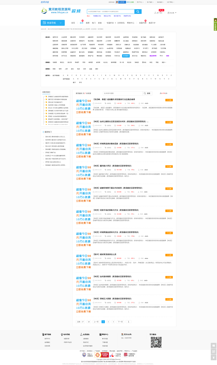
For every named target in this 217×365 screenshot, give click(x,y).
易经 (96, 69)
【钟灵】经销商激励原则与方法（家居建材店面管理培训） (116, 232)
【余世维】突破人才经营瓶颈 (56, 105)
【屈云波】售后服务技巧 (54, 102)
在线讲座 (93, 29)
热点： (89, 16)
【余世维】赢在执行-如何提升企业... (56, 140)
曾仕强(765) (117, 16)
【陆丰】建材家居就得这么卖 (104, 254)
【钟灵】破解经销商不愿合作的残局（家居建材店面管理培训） (118, 188)
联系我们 (90, 351)
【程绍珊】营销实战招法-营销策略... (56, 149)
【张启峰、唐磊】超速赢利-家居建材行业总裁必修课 (114, 99)
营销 (54, 69)
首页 (73, 23)
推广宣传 (160, 13)
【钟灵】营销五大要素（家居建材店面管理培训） (113, 299)
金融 (90, 69)
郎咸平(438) (127, 16)
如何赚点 (47, 342)
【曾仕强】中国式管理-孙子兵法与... (56, 159)
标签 (100, 23)
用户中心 (139, 2)
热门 (94, 23)
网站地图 (112, 351)
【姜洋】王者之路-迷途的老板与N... (55, 143)
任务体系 (47, 346)
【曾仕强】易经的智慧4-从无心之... (55, 136)
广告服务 (97, 351)
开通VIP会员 (68, 342)
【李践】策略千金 (50, 152)
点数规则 (85, 338)
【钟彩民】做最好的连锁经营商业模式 (59, 122)
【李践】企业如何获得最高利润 (56, 116)
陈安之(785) (107, 16)
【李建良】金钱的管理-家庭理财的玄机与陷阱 (61, 96)
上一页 (96, 322)
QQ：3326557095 (126, 338)
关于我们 (82, 351)
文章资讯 (121, 23)
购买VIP (152, 23)
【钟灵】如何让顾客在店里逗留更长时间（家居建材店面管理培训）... (120, 121)
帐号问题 (105, 338)
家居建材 (100, 29)
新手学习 (47, 338)
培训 (78, 69)
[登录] (128, 2)
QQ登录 (121, 2)
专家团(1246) (97, 16)
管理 (60, 69)
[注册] (132, 2)
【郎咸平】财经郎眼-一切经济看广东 (58, 119)
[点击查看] (83, 114)
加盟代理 (142, 23)
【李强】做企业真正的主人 (53, 162)
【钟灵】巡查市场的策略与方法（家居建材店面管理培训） (116, 210)
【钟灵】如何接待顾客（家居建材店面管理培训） (113, 276)
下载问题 (105, 342)
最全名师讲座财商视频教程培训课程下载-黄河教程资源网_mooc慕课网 (69, 29)
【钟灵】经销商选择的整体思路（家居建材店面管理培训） (116, 144)
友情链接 (104, 351)
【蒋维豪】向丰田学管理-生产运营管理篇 (59, 110)
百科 (84, 69)
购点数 (172, 13)
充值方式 (85, 342)
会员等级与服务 (88, 346)
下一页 (120, 322)
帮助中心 (130, 23)
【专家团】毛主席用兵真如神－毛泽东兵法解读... (62, 113)
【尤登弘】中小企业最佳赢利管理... (55, 155)
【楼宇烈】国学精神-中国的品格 (57, 99)
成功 (72, 69)
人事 (66, 69)
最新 (81, 23)
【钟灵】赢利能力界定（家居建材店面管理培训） (113, 166)
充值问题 (105, 346)
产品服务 (134, 351)
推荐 (88, 23)
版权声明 (119, 351)
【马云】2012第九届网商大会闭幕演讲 (59, 108)
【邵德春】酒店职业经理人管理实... (55, 165)
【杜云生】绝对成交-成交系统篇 (54, 146)
